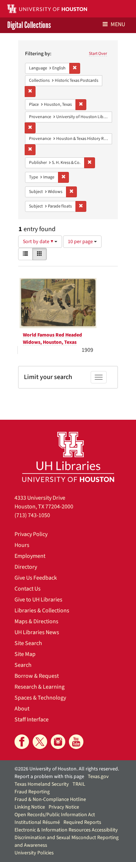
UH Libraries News (37, 632)
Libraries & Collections (42, 611)
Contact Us (28, 589)
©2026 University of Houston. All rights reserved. (67, 769)
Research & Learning (40, 687)
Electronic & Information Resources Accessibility (66, 830)
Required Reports (82, 822)
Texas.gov (98, 776)
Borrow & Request (37, 676)
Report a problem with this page (49, 776)
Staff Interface (32, 720)
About (22, 709)
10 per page (81, 241)
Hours (22, 545)
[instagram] (58, 741)
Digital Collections (29, 25)
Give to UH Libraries (38, 600)
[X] (40, 741)
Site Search (28, 643)
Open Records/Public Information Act (55, 814)
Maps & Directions (36, 621)
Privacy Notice (64, 807)
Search (23, 665)
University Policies (34, 853)
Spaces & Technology (40, 698)
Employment (30, 556)
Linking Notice (30, 807)
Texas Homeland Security (42, 784)
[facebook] (22, 741)
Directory (26, 567)
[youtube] (76, 741)
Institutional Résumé (37, 822)
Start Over (98, 54)
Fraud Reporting (32, 791)
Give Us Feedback (36, 578)
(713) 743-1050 (32, 515)
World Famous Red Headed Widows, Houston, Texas (52, 338)
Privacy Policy (31, 534)
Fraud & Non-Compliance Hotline (50, 799)
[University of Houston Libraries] (68, 456)
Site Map (25, 654)
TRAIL (79, 784)
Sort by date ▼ (38, 241)
